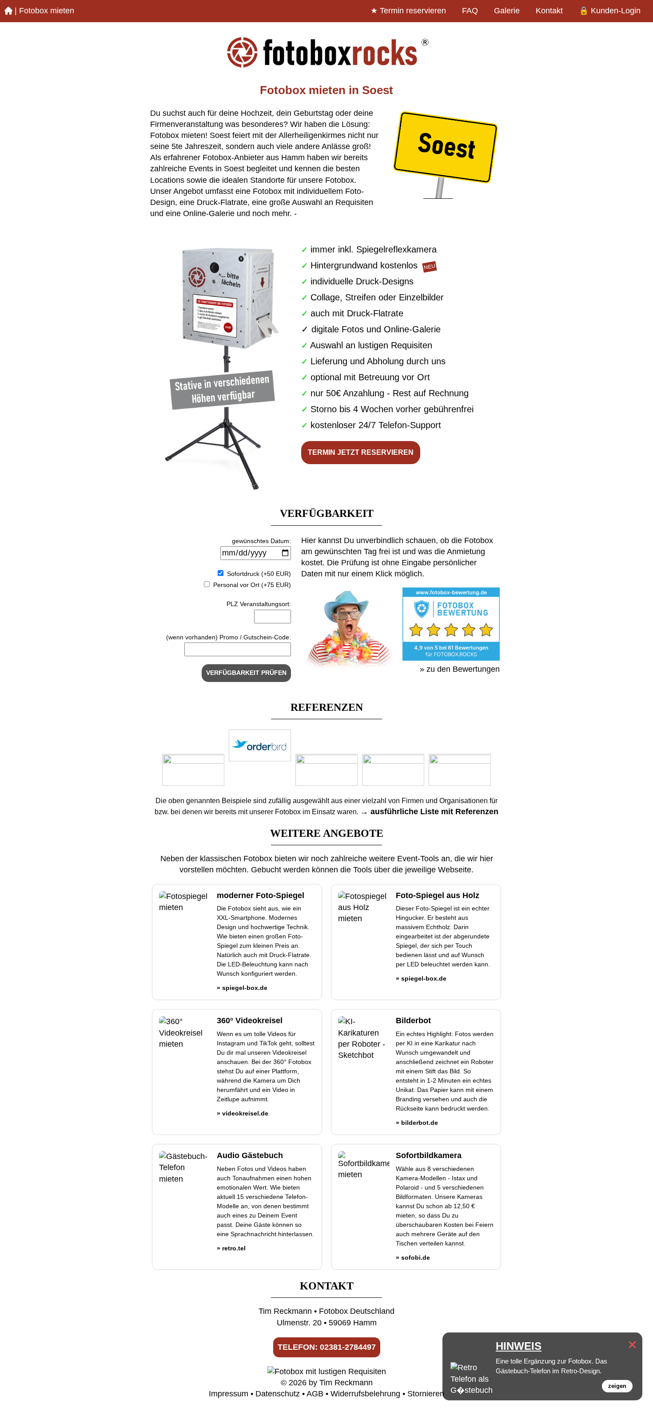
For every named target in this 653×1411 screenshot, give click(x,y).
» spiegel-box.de (242, 987)
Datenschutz (277, 1393)
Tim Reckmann (346, 1382)
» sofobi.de (413, 1257)
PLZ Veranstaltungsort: (259, 603)
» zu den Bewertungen (460, 669)
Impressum (228, 1393)
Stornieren (425, 1393)
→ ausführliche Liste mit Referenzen (429, 811)
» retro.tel (231, 1248)
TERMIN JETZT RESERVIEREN (361, 452)
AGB (315, 1393)
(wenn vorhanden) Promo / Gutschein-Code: (228, 637)
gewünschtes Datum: (261, 540)
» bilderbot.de (417, 1122)
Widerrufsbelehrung (365, 1393)
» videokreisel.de (242, 1113)
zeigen (617, 1386)
